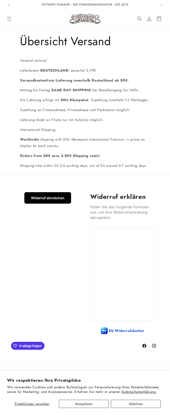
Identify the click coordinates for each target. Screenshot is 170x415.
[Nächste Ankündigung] (161, 5)
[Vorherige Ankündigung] (9, 5)
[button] (9, 19)
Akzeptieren (84, 403)
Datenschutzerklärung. (139, 391)
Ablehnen (136, 403)
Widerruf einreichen (47, 198)
